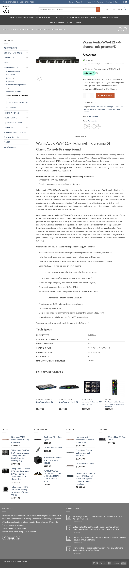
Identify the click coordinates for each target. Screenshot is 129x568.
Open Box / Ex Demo (13, 122)
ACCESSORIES (105, 18)
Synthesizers (11, 107)
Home (71, 2)
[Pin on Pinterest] (98, 126)
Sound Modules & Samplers (50, 29)
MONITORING (45, 18)
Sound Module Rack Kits (18, 102)
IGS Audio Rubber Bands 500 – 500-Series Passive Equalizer (114, 404)
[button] (105, 9)
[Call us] (18, 538)
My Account (98, 2)
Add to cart (105, 95)
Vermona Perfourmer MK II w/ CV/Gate (92, 403)
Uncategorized (10, 147)
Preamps (86, 109)
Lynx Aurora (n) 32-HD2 (68, 402)
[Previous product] (125, 29)
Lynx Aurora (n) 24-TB (44, 402)
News (89, 2)
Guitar (8, 78)
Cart (116, 2)
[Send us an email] (126, 2)
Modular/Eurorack (13, 92)
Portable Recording (12, 137)
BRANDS (70, 22)
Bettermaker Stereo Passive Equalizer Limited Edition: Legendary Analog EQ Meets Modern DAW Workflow (96, 528)
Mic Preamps (108, 107)
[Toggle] (26, 47)
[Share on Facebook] (85, 126)
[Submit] (98, 9)
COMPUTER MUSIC (88, 18)
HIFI (116, 18)
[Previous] (36, 396)
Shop (13, 29)
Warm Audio (93, 116)
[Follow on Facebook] (121, 2)
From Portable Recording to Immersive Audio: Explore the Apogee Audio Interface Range (98, 549)
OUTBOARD (15, 18)
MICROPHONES (29, 18)
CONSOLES (58, 18)
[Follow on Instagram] (123, 2)
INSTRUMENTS (72, 18)
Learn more (119, 64)
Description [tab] (80, 137)
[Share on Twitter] (89, 126)
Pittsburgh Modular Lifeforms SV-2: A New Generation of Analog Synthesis (97, 517)
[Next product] (120, 29)
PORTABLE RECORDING (15, 132)
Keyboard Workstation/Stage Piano (16, 83)
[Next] (125, 396)
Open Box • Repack (57, 22)
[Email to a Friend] (94, 126)
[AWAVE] (18, 9)
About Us (79, 2)
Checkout (108, 2)
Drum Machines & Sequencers (13, 72)
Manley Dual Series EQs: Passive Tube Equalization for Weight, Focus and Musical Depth (100, 538)
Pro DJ (7, 142)
